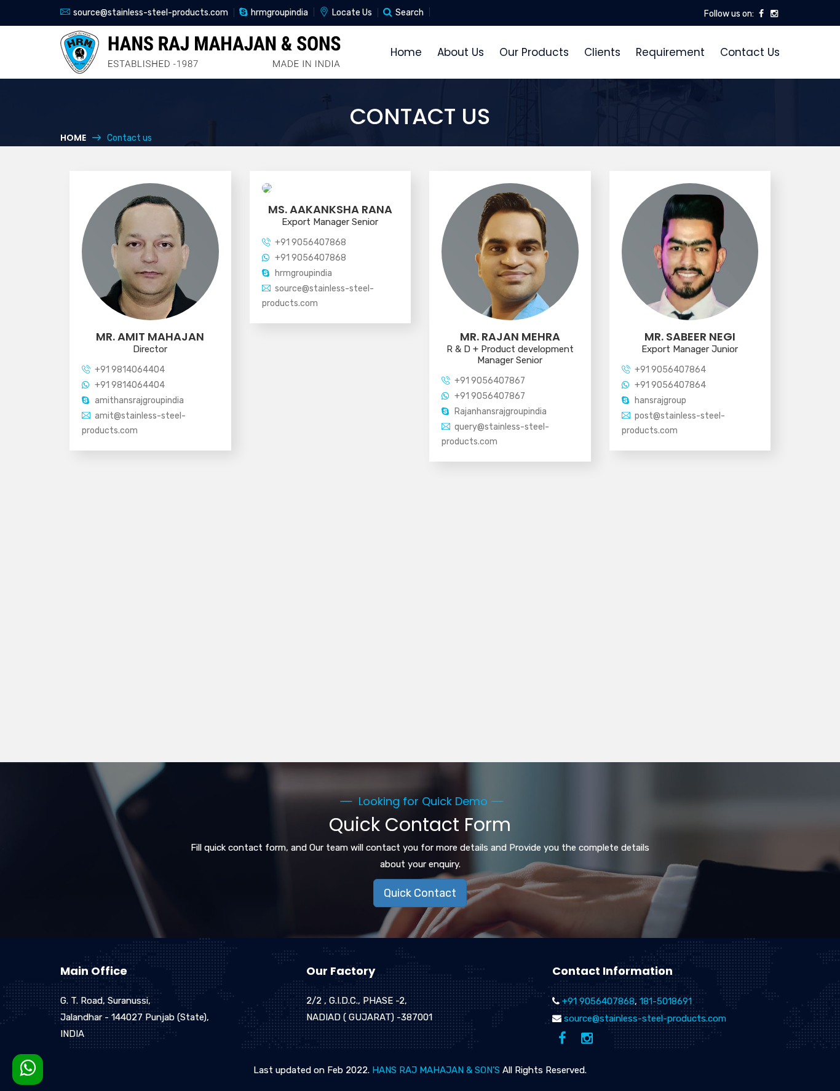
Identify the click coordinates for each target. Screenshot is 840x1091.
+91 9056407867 (489, 381)
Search (409, 12)
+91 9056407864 (670, 369)
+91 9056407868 (310, 242)
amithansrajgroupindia (139, 400)
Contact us (750, 52)
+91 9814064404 (130, 369)
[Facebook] (761, 14)
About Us (460, 52)
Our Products (534, 52)
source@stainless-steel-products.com (150, 12)
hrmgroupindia (279, 12)
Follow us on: (729, 14)
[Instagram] (774, 14)
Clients (602, 52)
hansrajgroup (660, 400)
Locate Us (352, 12)
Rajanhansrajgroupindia (500, 411)
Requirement (670, 52)
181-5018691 (666, 1001)
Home (406, 52)
